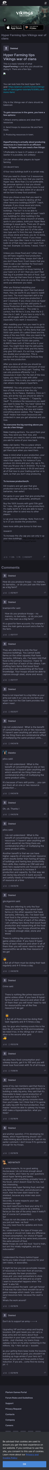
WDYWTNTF (14, 1162)
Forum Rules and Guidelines (19, 1397)
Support (9, 1403)
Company (10, 1420)
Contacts (9, 1414)
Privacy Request (13, 1409)
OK (24, 1464)
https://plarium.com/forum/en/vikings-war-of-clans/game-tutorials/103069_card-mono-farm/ (24, 89)
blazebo (12, 752)
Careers (9, 1425)
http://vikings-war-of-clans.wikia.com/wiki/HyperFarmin (23, 539)
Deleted (14, 48)
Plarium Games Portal (16, 1392)
